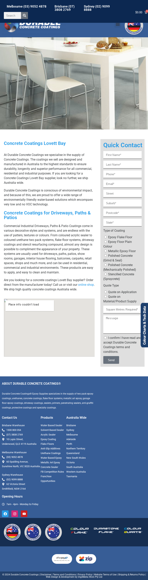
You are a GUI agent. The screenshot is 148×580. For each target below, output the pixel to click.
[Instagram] (14, 513)
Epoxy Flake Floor (120, 237)
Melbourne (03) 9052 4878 (26, 6)
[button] (117, 24)
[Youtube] (24, 513)
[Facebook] (5, 513)
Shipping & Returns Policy (131, 574)
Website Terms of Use (105, 574)
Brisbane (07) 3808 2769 (65, 8)
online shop (86, 285)
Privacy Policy (85, 574)
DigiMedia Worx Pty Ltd (89, 577)
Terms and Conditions (64, 574)
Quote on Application (122, 292)
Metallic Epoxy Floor (122, 251)
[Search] (24, 15)
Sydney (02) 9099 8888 (97, 8)
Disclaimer (45, 574)
